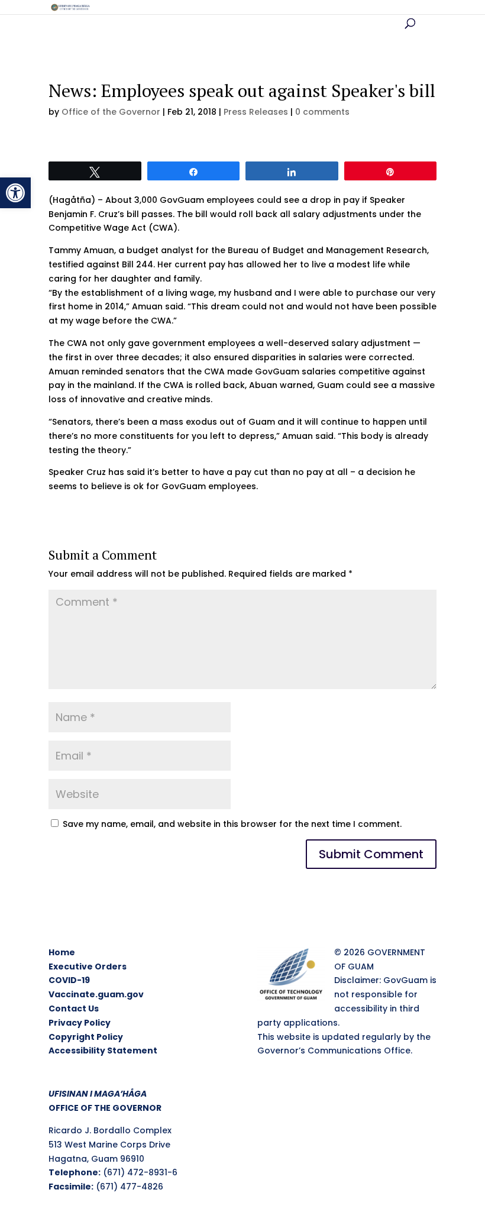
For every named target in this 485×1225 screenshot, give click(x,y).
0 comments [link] (322, 112)
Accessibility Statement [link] (102, 1050)
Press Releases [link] (256, 112)
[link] (15, 192)
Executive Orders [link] (87, 966)
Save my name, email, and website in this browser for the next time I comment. (232, 824)
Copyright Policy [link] (85, 1037)
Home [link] (61, 952)
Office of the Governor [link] (111, 112)
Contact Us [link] (73, 1008)
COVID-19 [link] (69, 980)
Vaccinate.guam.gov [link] (96, 994)
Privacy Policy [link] (79, 1023)
